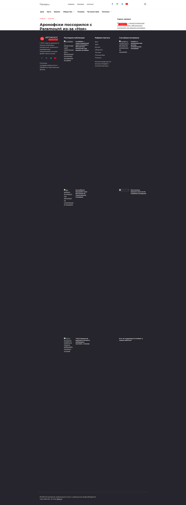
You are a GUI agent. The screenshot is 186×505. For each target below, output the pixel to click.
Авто (49, 12)
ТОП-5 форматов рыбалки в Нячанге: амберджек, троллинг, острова (83, 341)
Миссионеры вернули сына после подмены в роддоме (138, 191)
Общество (67, 12)
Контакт (90, 4)
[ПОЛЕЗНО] (131, 28)
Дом (42, 12)
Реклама (80, 4)
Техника (80, 12)
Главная (71, 4)
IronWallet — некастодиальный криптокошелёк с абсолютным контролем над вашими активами (82, 46)
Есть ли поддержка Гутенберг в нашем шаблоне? (131, 339)
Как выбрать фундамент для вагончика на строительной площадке (81, 193)
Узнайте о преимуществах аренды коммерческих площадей (136, 45)
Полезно (105, 12)
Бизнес (57, 12)
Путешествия (93, 12)
